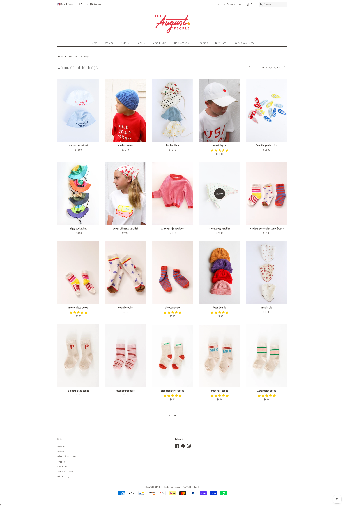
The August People (172, 487)
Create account (234, 4)
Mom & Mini (160, 43)
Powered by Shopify (191, 487)
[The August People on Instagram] (189, 446)
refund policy (63, 476)
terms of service (65, 471)
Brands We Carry (244, 43)
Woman (109, 43)
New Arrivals (182, 43)
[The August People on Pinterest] (183, 446)
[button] (220, 150)
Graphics (202, 43)
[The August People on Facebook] (177, 446)
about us (61, 446)
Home (94, 43)
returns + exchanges (67, 456)
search (61, 451)
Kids (124, 43)
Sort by (252, 67)
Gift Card (221, 43)
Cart (253, 4)
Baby (140, 43)
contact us (62, 466)
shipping (61, 461)
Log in (219, 4)
